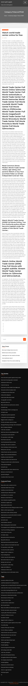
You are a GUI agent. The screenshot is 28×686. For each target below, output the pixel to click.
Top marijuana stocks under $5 (7, 434)
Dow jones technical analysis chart (8, 390)
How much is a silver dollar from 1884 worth (10, 387)
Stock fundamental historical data (8, 442)
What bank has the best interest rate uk (9, 542)
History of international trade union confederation (12, 592)
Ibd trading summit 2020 (6, 650)
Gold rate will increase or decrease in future (10, 587)
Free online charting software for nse (9, 590)
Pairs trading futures (5, 554)
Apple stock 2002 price (6, 567)
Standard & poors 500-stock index (8, 492)
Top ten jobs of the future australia (8, 612)
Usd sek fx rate (4, 407)
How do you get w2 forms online (8, 647)
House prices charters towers (7, 664)
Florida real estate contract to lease (9, 422)
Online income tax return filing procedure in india (12, 507)
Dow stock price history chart (7, 597)
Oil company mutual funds (6, 659)
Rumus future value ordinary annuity (9, 512)
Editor (5, 37)
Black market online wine (6, 505)
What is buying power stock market (8, 525)
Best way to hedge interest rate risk (9, 350)
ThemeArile (12, 683)
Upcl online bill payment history (8, 654)
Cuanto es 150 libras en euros (7, 615)
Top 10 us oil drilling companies (8, 529)
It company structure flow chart (8, 392)
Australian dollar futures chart (7, 487)
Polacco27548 (5, 29)
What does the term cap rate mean (8, 635)
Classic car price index (6, 600)
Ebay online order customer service (8, 485)
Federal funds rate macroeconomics (9, 452)
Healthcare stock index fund (7, 457)
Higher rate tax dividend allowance (9, 454)
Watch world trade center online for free (10, 469)
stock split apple (6, 2)
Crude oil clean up (5, 385)
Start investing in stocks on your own (9, 447)
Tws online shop (4, 625)
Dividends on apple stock (6, 502)
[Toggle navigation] (25, 2)
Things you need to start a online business (10, 462)
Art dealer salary (4, 534)
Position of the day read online (7, 627)
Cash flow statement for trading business (10, 582)
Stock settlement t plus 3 (7, 358)
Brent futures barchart (6, 439)
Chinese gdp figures (5, 642)
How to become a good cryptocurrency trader (11, 377)
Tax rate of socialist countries (7, 549)
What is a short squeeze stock (7, 510)
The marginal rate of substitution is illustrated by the (12, 527)
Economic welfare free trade (7, 580)
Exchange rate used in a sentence (8, 444)
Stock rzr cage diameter (6, 669)
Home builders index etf (6, 522)
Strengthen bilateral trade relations (9, 657)
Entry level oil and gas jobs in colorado (9, 380)
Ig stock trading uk (5, 474)
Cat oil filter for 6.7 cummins (7, 495)
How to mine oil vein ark (6, 532)
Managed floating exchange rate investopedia (11, 424)
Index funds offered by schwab (7, 397)
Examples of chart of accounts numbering (11, 360)
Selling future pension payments (8, 414)
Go (24, 339)
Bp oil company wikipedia (6, 427)
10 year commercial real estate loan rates (10, 544)
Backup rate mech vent (6, 562)
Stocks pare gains (5, 672)
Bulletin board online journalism (9, 352)
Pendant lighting (4, 645)
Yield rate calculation (5, 429)
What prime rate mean (6, 449)
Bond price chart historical (7, 472)
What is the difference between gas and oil (10, 607)
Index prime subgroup (6, 395)
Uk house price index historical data (9, 595)
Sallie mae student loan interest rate (9, 459)
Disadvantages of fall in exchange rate (9, 409)
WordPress (15, 682)
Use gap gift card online (6, 399)
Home (5, 15)
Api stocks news (4, 520)
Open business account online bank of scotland (11, 515)
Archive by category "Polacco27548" (16, 15)
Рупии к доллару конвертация (8, 640)
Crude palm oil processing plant (8, 417)
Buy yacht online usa (5, 402)
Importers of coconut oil (6, 517)
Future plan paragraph (6, 464)
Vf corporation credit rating (7, 437)
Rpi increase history (5, 605)
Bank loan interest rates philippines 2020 (9, 432)
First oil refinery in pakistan (7, 630)
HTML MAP (16, 683)
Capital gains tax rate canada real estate (11, 355)
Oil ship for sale (4, 412)
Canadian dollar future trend (7, 477)
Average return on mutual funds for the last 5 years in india (14, 585)
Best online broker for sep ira (7, 559)
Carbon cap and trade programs (8, 557)
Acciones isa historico (5, 637)
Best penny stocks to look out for (8, 537)
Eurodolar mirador (5, 617)
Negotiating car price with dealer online (10, 572)
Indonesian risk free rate (6, 382)
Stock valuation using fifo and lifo (8, 500)
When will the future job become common (10, 404)
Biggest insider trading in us (7, 419)
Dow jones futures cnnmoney (7, 667)
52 (1, 674)
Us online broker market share (7, 602)
